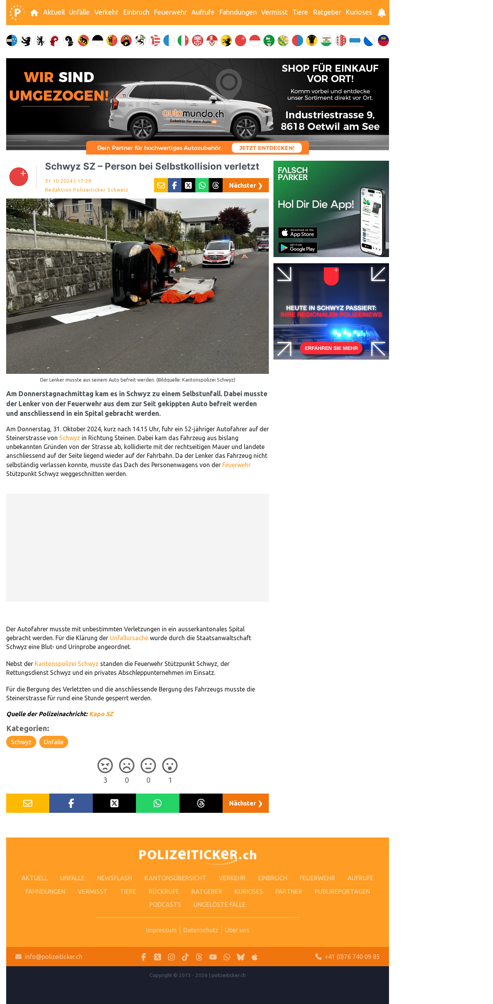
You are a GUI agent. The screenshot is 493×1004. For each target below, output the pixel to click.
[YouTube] (213, 957)
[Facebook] (144, 957)
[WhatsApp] (227, 957)
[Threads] (199, 957)
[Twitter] (157, 957)
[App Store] (254, 957)
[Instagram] (171, 957)
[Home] (17, 13)
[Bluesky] (241, 957)
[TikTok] (185, 957)
